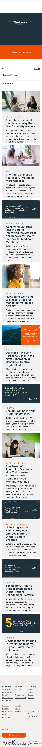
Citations (31, 698)
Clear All (37, 69)
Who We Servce (7, 698)
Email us (14, 735)
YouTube (18, 711)
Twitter (17, 709)
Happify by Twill (20, 698)
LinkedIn (18, 706)
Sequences (6, 689)
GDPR (4, 714)
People (30, 689)
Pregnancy (5, 695)
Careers (30, 692)
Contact (30, 695)
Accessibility (6, 717)
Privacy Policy (7, 711)
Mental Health (7, 692)
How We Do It (6, 701)
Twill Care (18, 689)
